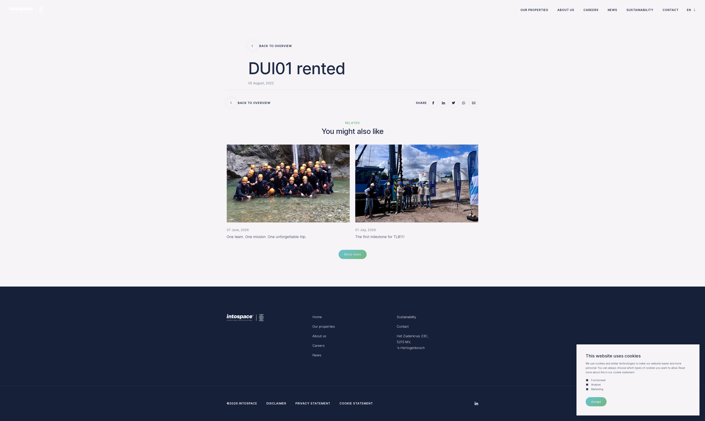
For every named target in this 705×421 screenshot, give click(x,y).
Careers (591, 10)
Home (317, 317)
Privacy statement (312, 403)
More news (352, 254)
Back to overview (275, 46)
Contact (671, 10)
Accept (596, 402)
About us (565, 10)
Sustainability (639, 10)
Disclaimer (276, 403)
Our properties (534, 10)
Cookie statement (356, 403)
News (612, 10)
